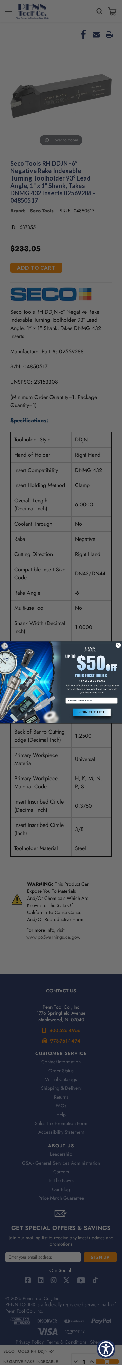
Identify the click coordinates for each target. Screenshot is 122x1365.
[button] (91, 714)
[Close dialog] (118, 645)
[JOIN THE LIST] (91, 714)
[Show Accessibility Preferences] (106, 1349)
